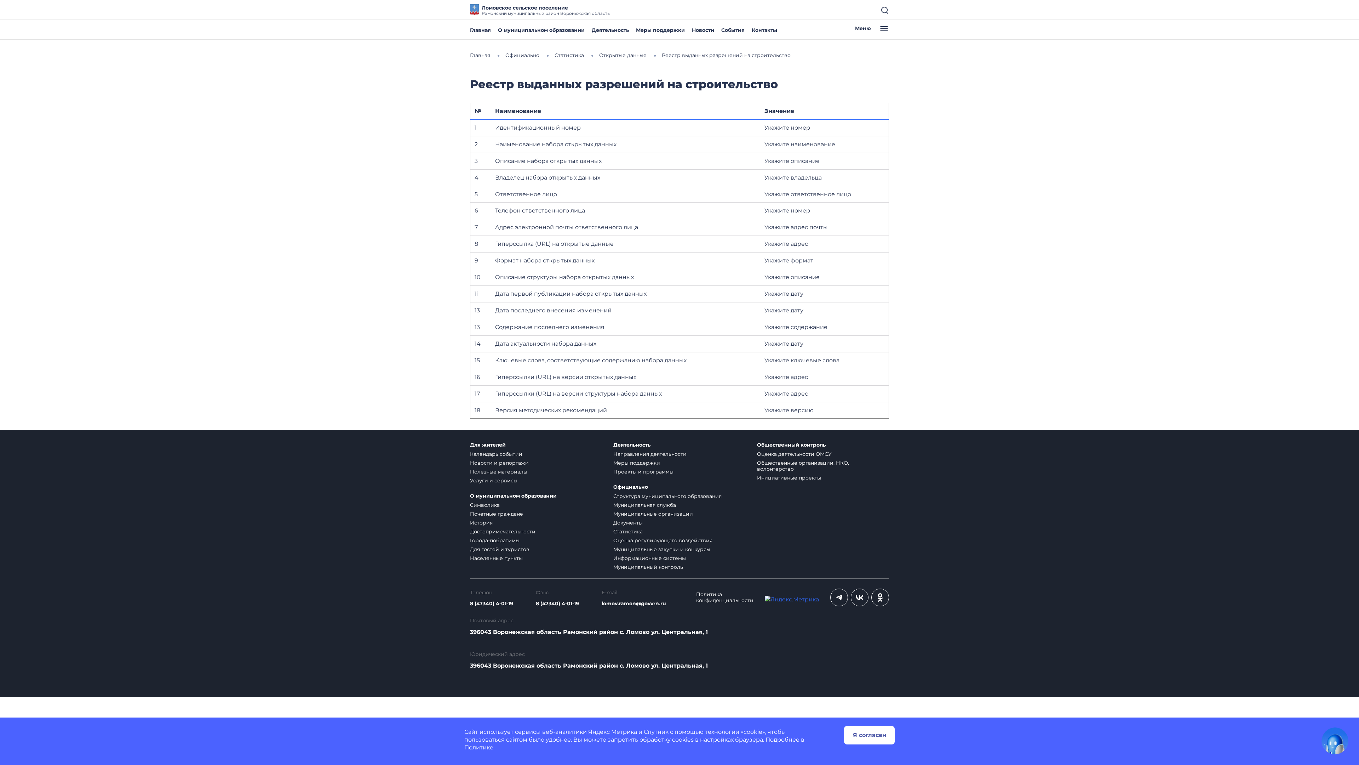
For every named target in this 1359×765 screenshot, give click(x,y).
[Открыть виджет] (1334, 740)
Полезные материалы (498, 472)
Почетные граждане (496, 514)
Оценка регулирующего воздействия (662, 540)
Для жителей (488, 445)
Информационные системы (649, 558)
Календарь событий (496, 454)
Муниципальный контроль (648, 567)
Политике (478, 747)
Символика (485, 505)
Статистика (628, 531)
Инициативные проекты (789, 478)
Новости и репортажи (499, 463)
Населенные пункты (496, 558)
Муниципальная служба (644, 505)
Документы (628, 523)
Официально (630, 487)
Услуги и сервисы (493, 480)
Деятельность (610, 30)
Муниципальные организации (653, 514)
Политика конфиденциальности (724, 597)
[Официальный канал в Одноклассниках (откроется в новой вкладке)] (880, 597)
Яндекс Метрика (612, 732)
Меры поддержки (660, 30)
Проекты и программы (643, 472)
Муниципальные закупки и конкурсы (661, 549)
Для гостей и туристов (499, 549)
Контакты (764, 30)
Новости (703, 30)
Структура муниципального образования (667, 496)
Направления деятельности (650, 454)
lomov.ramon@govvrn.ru (634, 604)
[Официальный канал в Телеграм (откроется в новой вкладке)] (839, 597)
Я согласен (869, 735)
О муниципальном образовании (541, 30)
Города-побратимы (495, 540)
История (481, 523)
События (733, 30)
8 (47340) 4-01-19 (491, 604)
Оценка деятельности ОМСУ (794, 454)
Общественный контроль (791, 445)
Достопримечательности (502, 531)
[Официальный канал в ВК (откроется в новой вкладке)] (859, 597)
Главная (480, 30)
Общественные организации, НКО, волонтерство (803, 466)
